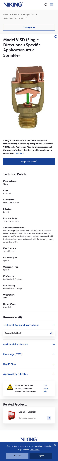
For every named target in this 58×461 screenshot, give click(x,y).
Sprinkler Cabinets (27, 411)
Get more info (46, 388)
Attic (23, 18)
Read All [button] (20, 153)
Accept (17, 456)
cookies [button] (21, 446)
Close (55, 445)
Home (5, 14)
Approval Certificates (15, 374)
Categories (30, 27)
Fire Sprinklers (28, 14)
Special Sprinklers (10, 18)
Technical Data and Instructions (21, 325)
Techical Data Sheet (13, 333)
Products (15, 14)
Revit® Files (9, 364)
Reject (41, 456)
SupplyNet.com (30, 162)
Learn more (35, 449)
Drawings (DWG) (12, 354)
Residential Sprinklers (15, 344)
